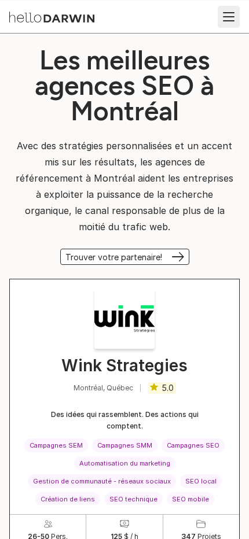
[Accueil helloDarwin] (51, 17)
